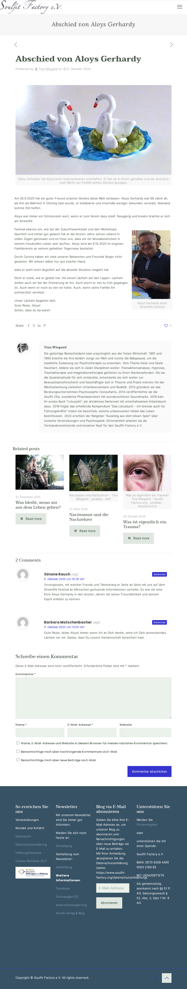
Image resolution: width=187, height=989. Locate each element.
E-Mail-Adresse (80, 725)
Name (21, 725)
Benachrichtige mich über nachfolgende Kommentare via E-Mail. (69, 752)
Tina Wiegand (48, 69)
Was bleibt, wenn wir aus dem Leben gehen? (38, 505)
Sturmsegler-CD (67, 896)
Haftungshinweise (29, 853)
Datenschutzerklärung (31, 844)
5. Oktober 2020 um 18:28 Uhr (64, 579)
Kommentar (26, 674)
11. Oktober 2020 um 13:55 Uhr (64, 627)
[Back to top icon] (166, 978)
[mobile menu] (180, 7)
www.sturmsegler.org (71, 905)
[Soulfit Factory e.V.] (30, 7)
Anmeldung (64, 846)
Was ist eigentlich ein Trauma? (144, 524)
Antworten (159, 574)
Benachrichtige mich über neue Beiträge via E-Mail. (58, 760)
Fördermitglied (147, 824)
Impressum (23, 836)
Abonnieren (109, 903)
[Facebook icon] (155, 977)
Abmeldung (64, 867)
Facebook (63, 888)
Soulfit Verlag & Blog (70, 913)
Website (125, 725)
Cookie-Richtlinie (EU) (31, 861)
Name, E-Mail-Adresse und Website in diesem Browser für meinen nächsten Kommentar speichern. (94, 743)
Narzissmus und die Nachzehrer (89, 517)
